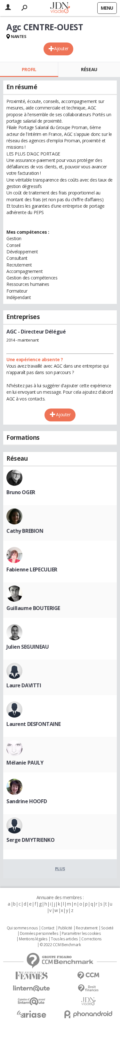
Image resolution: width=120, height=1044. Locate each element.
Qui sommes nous (22, 928)
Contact (47, 928)
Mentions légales (33, 939)
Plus (60, 868)
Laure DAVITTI (23, 685)
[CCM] (88, 976)
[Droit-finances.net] (88, 988)
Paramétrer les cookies (81, 933)
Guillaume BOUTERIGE (33, 608)
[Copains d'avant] (31, 1001)
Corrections (91, 939)
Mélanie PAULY (25, 762)
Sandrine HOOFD (26, 801)
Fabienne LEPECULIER (31, 569)
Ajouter (61, 48)
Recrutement (86, 928)
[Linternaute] (31, 988)
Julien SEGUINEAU (27, 646)
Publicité (65, 928)
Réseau (89, 69)
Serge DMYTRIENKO (30, 839)
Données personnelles (39, 933)
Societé (107, 928)
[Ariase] (31, 1014)
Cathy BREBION (25, 530)
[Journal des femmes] (31, 976)
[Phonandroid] (88, 1014)
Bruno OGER (20, 492)
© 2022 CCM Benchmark (60, 945)
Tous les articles (64, 939)
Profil (29, 69)
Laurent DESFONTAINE (33, 724)
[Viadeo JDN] (88, 1001)
